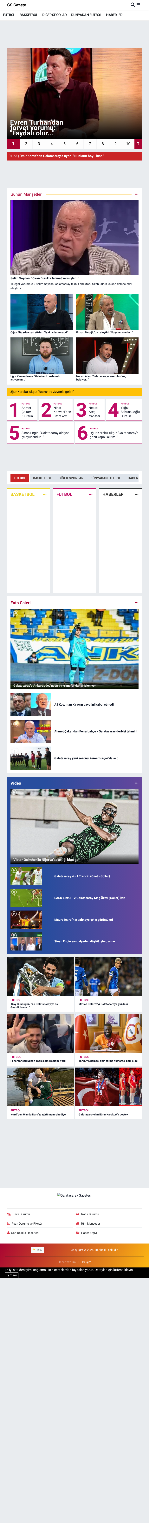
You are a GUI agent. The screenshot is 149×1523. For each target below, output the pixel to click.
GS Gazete (16, 5)
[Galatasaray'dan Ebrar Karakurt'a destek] (108, 1087)
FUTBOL (9, 15)
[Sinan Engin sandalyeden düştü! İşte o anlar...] (26, 941)
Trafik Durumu (90, 1214)
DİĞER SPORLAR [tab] (71, 478)
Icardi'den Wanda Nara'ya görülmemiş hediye (38, 1114)
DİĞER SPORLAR (54, 15)
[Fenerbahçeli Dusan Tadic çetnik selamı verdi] (40, 1033)
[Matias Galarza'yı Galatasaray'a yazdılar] (108, 976)
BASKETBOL (29, 15)
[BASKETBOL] (45, 494)
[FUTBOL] (91, 494)
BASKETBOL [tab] (42, 478)
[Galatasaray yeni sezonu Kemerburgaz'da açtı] (30, 758)
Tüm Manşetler (90, 1223)
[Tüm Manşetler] (137, 194)
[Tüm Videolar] (137, 783)
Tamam (11, 1275)
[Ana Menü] (138, 5)
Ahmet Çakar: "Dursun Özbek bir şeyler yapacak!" (29, 412)
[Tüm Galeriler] (137, 603)
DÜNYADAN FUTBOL (86, 15)
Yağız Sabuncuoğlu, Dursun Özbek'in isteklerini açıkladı (130, 412)
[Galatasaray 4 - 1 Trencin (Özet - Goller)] (26, 876)
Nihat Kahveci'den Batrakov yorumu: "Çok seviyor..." (62, 412)
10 (128, 143)
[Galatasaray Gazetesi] (74, 1195)
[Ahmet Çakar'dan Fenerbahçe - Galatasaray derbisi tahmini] (30, 731)
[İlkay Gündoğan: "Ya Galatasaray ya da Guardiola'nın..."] (40, 976)
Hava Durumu (21, 1214)
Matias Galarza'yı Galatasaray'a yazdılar (103, 1004)
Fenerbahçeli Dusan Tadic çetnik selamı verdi (38, 1060)
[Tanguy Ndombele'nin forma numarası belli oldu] (108, 1033)
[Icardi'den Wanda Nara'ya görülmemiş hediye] (40, 1087)
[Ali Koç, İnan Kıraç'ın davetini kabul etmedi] (30, 704)
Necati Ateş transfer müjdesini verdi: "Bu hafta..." (96, 412)
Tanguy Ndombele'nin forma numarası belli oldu (108, 1060)
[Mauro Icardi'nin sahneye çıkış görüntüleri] (26, 919)
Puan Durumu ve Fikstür (27, 1223)
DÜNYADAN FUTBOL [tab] (105, 478)
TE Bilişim (84, 1262)
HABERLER (114, 15)
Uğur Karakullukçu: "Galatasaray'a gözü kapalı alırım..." (114, 435)
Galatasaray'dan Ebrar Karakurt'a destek (103, 1114)
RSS (39, 1250)
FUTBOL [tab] (20, 478)
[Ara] (133, 5)
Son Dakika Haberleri (25, 1233)
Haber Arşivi (89, 1233)
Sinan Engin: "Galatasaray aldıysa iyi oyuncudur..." (45, 435)
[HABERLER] (137, 494)
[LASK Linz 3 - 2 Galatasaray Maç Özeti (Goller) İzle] (26, 898)
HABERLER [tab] (136, 478)
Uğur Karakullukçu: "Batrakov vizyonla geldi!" (42, 392)
